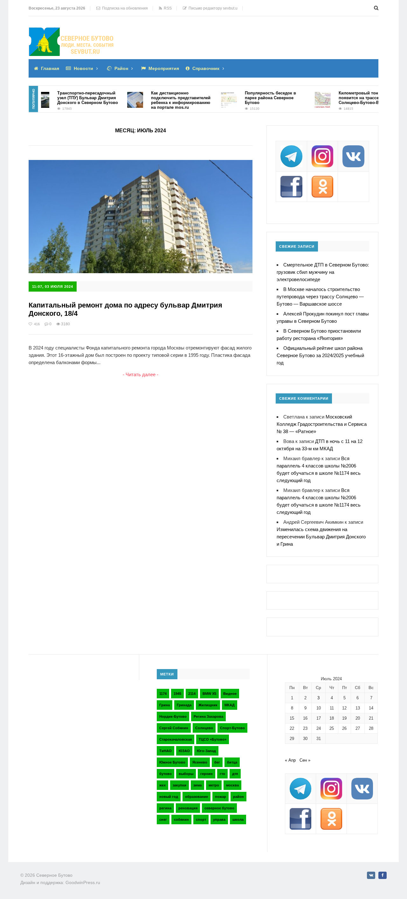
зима (197, 785)
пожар (220, 797)
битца (232, 762)
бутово (165, 774)
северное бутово (219, 808)
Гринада (184, 705)
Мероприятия (163, 68)
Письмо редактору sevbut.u (212, 8)
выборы (186, 774)
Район (121, 68)
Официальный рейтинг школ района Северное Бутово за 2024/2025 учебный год (320, 355)
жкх (162, 785)
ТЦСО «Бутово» (212, 739)
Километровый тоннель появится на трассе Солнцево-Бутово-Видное (355, 98)
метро (214, 785)
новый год (168, 797)
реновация (187, 808)
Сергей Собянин (173, 728)
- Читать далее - (140, 374)
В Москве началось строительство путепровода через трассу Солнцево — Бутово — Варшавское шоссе (320, 297)
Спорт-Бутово (232, 728)
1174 (163, 693)
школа (238, 819)
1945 (177, 693)
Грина (164, 705)
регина (165, 808)
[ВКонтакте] (371, 875)
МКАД (229, 705)
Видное (230, 693)
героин (206, 774)
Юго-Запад (206, 751)
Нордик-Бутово (173, 716)
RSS (167, 8)
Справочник (205, 68)
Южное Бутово (172, 762)
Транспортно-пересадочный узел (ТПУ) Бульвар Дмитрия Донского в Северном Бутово (78, 98)
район (238, 797)
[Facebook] (382, 875)
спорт (201, 819)
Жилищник (207, 705)
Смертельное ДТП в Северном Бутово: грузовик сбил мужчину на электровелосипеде (323, 272)
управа (219, 819)
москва (232, 785)
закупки (179, 785)
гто (222, 774)
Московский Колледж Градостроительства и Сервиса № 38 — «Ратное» (322, 424)
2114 (192, 693)
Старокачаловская (175, 739)
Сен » (305, 760)
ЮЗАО (184, 751)
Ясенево (199, 762)
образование (196, 797)
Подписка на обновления (124, 8)
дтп (235, 774)
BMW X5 (209, 693)
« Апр (290, 760)
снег (163, 819)
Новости (83, 68)
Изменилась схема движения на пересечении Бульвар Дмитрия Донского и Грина (321, 537)
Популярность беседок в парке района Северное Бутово (260, 98)
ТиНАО (165, 751)
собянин (181, 819)
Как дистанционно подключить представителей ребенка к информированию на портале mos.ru (171, 100)
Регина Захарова (208, 716)
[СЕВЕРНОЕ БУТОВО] (71, 32)
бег (217, 762)
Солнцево (204, 728)
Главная (50, 68)
